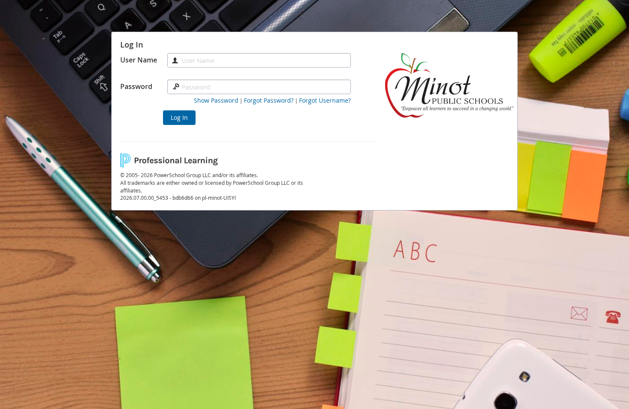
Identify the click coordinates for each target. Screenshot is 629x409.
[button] (216, 100)
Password (136, 86)
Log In (179, 117)
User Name (138, 60)
